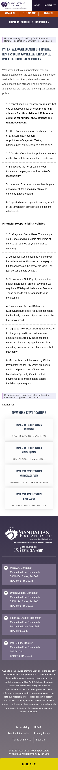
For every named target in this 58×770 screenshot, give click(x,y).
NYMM (45, 753)
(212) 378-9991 (29, 13)
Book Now (29, 764)
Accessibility (22, 727)
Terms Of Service (21, 739)
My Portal (48, 13)
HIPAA (37, 727)
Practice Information (18, 733)
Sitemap (40, 739)
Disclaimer (8, 404)
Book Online (10, 13)
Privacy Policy (42, 733)
